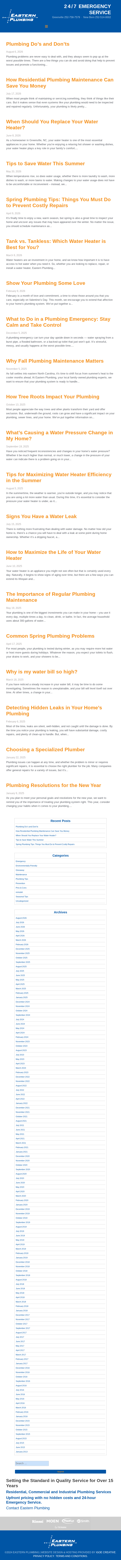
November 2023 (23, 1041)
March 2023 (21, 1068)
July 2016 (20, 1390)
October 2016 (21, 1377)
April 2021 (20, 1139)
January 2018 (22, 1311)
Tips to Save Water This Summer (30, 840)
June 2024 (20, 1024)
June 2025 (20, 975)
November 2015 (23, 1425)
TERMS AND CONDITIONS (71, 1556)
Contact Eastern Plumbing (28, 1508)
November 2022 (23, 1081)
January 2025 (22, 997)
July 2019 (20, 1231)
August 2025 (21, 966)
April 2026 (20, 936)
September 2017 (23, 1328)
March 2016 (21, 1408)
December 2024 (23, 1002)
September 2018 (23, 1275)
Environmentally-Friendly (26, 866)
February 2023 (22, 1072)
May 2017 (20, 1346)
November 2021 (23, 1112)
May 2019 (20, 1240)
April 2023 (20, 1064)
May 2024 (20, 1028)
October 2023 (21, 1046)
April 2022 (20, 1099)
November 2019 (23, 1213)
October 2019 (21, 1218)
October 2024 (21, 1011)
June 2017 (20, 1341)
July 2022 (20, 1090)
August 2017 (21, 1333)
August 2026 (21, 918)
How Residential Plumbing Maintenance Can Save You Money (42, 831)
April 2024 (20, 1033)
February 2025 (22, 993)
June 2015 (20, 1447)
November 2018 (23, 1266)
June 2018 (20, 1288)
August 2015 (21, 1438)
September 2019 (23, 1222)
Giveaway (20, 870)
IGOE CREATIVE (106, 1552)
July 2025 (20, 971)
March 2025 (21, 989)
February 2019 (22, 1253)
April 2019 (20, 1244)
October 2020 (21, 1165)
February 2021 (22, 1147)
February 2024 (22, 1037)
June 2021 (20, 1130)
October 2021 (21, 1116)
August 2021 (21, 1121)
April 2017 (20, 1350)
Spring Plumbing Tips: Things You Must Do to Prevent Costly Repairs (45, 844)
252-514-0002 (103, 17)
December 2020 (23, 1156)
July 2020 (20, 1178)
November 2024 (23, 1006)
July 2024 (20, 1019)
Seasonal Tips (22, 897)
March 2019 (21, 1249)
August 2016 (21, 1386)
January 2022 (22, 1103)
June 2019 (20, 1236)
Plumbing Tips (22, 879)
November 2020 (23, 1161)
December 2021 (23, 1108)
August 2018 (21, 1280)
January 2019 (22, 1258)
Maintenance (21, 874)
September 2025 (23, 962)
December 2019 (23, 1209)
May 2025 (20, 980)
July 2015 (20, 1443)
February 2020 (22, 1200)
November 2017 (23, 1319)
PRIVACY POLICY (43, 1556)
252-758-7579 (72, 17)
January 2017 (22, 1363)
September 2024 (23, 1015)
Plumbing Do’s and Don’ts (27, 827)
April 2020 (20, 1191)
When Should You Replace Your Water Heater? (36, 835)
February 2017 (22, 1359)
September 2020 (23, 1169)
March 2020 (21, 1196)
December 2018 (23, 1262)
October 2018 (21, 1271)
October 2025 (21, 958)
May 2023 (20, 1059)
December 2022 (23, 1077)
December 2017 (23, 1315)
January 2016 (22, 1416)
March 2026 (21, 940)
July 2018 (20, 1284)
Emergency (21, 861)
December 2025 (23, 949)
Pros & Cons (21, 888)
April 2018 (20, 1297)
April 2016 (20, 1403)
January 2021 (22, 1152)
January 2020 (22, 1205)
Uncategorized (22, 901)
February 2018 (22, 1306)
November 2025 (23, 953)
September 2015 (23, 1434)
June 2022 (20, 1094)
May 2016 (20, 1399)
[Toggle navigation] (46, 26)
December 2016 (23, 1368)
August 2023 (21, 1050)
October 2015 (21, 1430)
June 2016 (20, 1394)
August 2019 (21, 1227)
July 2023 (20, 1055)
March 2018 (21, 1302)
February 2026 (22, 944)
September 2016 (23, 1381)
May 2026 (20, 931)
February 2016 (22, 1412)
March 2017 (21, 1355)
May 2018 (20, 1293)
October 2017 (21, 1324)
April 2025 (20, 984)
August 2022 (21, 1086)
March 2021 (21, 1143)
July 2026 (20, 922)
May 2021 (20, 1134)
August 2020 (21, 1174)
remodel (19, 892)
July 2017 (20, 1337)
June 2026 (20, 927)
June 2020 (20, 1183)
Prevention (20, 883)
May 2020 (20, 1187)
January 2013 (22, 1452)
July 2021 (20, 1125)
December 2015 (23, 1421)
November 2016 (23, 1372)
